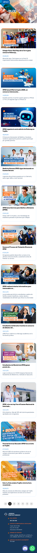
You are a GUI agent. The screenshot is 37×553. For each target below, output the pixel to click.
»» (31, 504)
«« (5, 504)
